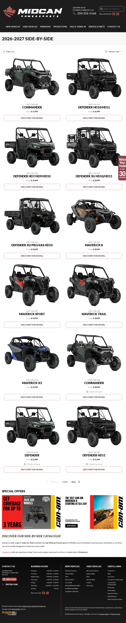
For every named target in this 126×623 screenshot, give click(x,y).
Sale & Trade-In (78, 26)
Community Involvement (112, 583)
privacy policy (104, 614)
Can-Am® (68, 583)
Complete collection (71, 591)
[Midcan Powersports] (32, 12)
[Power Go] (24, 613)
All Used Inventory (92, 571)
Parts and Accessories (115, 599)
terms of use (116, 614)
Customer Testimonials (115, 580)
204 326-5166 (86, 13)
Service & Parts (97, 26)
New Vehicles (13, 26)
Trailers (88, 583)
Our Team (111, 577)
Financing (45, 26)
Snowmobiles (69, 574)
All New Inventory (71, 571)
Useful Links (114, 566)
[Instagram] (117, 13)
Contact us (6, 552)
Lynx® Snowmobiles (71, 588)
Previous (54, 482)
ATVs (66, 577)
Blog (109, 574)
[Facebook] (113, 13)
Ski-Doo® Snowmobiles (72, 585)
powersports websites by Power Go (34, 606)
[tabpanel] (45, 580)
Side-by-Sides (69, 580)
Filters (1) (10, 51)
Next (73, 482)
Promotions (60, 26)
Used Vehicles (30, 26)
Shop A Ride (16, 609)
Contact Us (113, 26)
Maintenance (112, 596)
